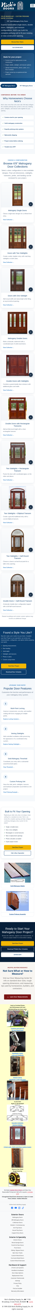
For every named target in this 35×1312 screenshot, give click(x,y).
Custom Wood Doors (17, 1255)
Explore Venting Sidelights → (12, 744)
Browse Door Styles (17, 42)
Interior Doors (17, 1240)
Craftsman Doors (17, 1222)
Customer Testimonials (17, 1278)
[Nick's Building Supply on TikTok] (23, 1207)
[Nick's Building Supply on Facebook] (12, 1207)
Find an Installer (17, 1288)
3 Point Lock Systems (17, 1268)
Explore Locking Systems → (11, 719)
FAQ (17, 1286)
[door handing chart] (17, 1113)
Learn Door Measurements (18, 997)
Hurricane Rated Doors (17, 1258)
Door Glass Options (17, 1273)
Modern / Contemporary (17, 1225)
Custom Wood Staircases (17, 1260)
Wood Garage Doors (17, 1242)
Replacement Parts (17, 1275)
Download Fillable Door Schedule (17, 949)
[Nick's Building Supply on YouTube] (16, 1207)
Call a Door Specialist (17, 853)
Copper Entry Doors (17, 1233)
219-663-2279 (17, 954)
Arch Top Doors (17, 1228)
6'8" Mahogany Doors (8, 85)
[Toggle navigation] (32, 5)
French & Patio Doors (17, 1245)
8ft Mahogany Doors (18, 1220)
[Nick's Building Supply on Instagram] (19, 1207)
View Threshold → (8, 767)
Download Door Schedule (13, 672)
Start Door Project (13, 666)
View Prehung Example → (11, 792)
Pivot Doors (17, 1248)
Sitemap (17, 1281)
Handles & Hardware (17, 1270)
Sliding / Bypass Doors (17, 1250)
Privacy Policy (17, 1283)
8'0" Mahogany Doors (26, 85)
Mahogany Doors (17, 1217)
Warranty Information (17, 1291)
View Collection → (8, 219)
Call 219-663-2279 (17, 47)
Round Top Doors (17, 1230)
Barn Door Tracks (17, 1253)
